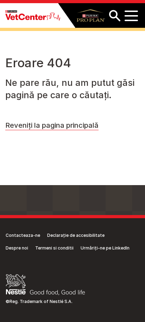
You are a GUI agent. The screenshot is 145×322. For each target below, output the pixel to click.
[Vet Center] (33, 15)
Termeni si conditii (54, 248)
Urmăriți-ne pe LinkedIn (105, 248)
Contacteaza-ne (23, 235)
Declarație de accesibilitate (76, 235)
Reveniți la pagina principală (52, 125)
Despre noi (17, 248)
